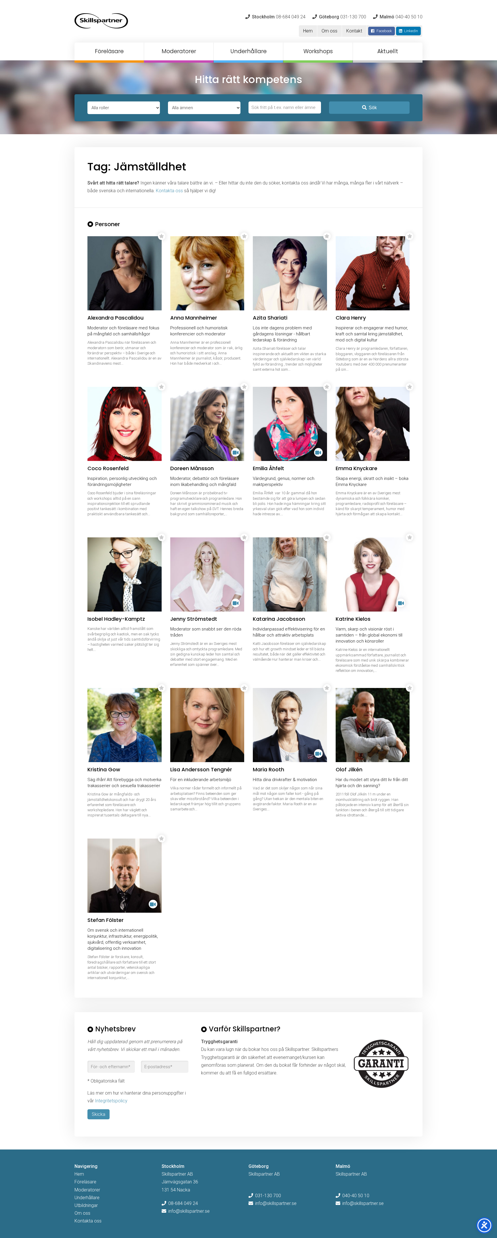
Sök (373, 107)
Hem (308, 31)
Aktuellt (387, 51)
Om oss (329, 31)
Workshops (318, 51)
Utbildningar (86, 1205)
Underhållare (248, 51)
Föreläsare (109, 51)
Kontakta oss (169, 190)
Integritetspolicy (111, 1101)
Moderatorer (179, 51)
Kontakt (354, 31)
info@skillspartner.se (189, 1211)
